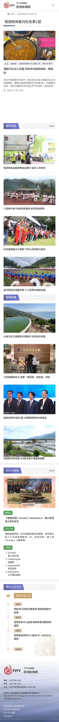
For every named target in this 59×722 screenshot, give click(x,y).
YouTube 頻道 (9, 712)
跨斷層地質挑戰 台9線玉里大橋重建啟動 (24, 458)
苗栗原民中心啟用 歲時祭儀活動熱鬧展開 (32, 624)
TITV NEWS (21, 3)
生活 (6, 63)
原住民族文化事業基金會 (14, 705)
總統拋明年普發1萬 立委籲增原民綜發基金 (25, 417)
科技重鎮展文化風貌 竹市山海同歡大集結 (24, 249)
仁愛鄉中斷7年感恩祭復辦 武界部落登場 (24, 208)
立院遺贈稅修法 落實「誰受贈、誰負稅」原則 (27, 377)
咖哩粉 (14, 63)
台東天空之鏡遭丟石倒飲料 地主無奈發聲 (24, 336)
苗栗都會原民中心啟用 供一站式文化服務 (32, 637)
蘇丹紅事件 (48, 63)
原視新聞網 (23, 7)
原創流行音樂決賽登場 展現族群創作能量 (32, 611)
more (18, 649)
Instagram (8, 715)
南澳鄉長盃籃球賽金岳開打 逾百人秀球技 (24, 168)
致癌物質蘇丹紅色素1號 (29, 63)
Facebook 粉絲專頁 (12, 709)
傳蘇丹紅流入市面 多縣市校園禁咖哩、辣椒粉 (28, 71)
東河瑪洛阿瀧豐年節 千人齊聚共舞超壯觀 (24, 290)
